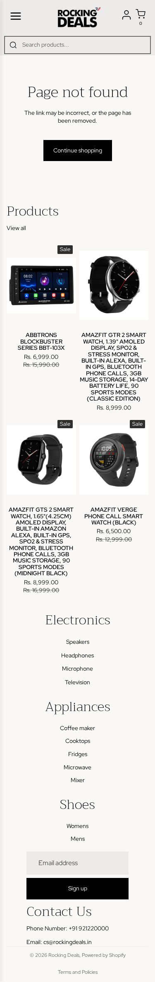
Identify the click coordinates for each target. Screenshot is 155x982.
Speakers (77, 642)
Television (77, 682)
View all (16, 228)
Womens (77, 826)
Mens (78, 839)
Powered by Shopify (104, 955)
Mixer (78, 780)
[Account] (126, 15)
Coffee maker (77, 728)
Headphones (77, 655)
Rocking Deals (63, 955)
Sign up (77, 888)
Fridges (77, 754)
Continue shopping (77, 150)
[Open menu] (16, 16)
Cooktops (77, 741)
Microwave (77, 767)
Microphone (77, 669)
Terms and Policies (78, 972)
